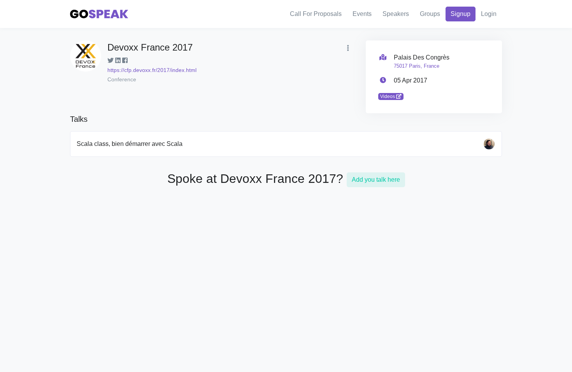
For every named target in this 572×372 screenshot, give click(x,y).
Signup (460, 14)
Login (489, 14)
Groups (430, 14)
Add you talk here (376, 179)
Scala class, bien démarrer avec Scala (129, 143)
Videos (388, 96)
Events (362, 14)
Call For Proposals (316, 14)
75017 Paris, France (416, 66)
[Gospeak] (99, 14)
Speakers (396, 14)
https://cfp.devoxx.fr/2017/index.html (152, 70)
